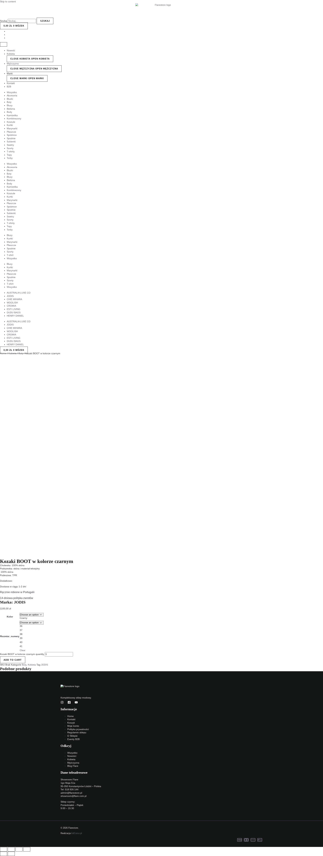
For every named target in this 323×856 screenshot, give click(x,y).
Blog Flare (72, 766)
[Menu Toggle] (3, 44)
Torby (10, 158)
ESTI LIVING (13, 309)
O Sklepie (72, 735)
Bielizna (11, 108)
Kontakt (11, 83)
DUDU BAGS (14, 312)
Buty (9, 102)
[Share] (11, 849)
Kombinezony (14, 118)
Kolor (10, 616)
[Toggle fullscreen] (19, 849)
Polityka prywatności (78, 729)
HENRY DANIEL (15, 315)
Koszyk (71, 722)
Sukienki (11, 141)
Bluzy (9, 105)
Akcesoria (12, 95)
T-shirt (10, 255)
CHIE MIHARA (14, 299)
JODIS (10, 296)
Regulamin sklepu (76, 732)
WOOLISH (12, 302)
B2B (9, 86)
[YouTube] (76, 703)
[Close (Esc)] (3, 849)
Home (3, 353)
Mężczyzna (13, 63)
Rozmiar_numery (9, 636)
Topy (9, 154)
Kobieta (11, 53)
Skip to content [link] (8, 1)
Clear (22, 650)
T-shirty (11, 151)
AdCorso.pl (76, 833)
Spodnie (11, 138)
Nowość (11, 50)
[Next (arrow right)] (11, 854)
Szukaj (3, 21)
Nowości (71, 756)
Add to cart (13, 659)
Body (9, 112)
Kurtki (10, 125)
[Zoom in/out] (26, 849)
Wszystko (12, 92)
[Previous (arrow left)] (3, 854)
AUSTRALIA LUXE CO (18, 292)
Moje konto (73, 726)
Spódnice (12, 135)
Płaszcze (11, 131)
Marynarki (12, 128)
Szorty (10, 148)
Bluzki (10, 99)
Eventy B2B (73, 739)
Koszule (11, 122)
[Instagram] (62, 703)
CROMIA (11, 305)
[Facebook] (69, 703)
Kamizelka (12, 115)
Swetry (10, 145)
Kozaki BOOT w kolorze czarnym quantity (22, 654)
